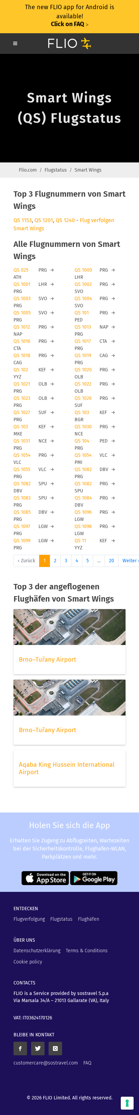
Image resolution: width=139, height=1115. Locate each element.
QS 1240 (65, 220)
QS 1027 (21, 412)
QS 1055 (21, 469)
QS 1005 (22, 313)
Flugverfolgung (29, 919)
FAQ (87, 1063)
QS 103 (82, 412)
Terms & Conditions (87, 951)
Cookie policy (27, 962)
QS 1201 (43, 220)
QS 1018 (21, 355)
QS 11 (80, 541)
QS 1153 (22, 220)
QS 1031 (21, 441)
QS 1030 (83, 427)
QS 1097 (21, 526)
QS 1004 (83, 298)
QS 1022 (83, 384)
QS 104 (82, 441)
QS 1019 (83, 355)
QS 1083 (22, 498)
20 (111, 561)
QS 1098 (83, 526)
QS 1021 (21, 384)
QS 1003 (22, 298)
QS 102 (20, 370)
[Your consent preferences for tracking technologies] (127, 1103)
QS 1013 (83, 327)
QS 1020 (83, 370)
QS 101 (82, 313)
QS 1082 (83, 469)
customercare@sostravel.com (45, 1063)
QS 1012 (21, 327)
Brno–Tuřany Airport (47, 659)
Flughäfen (88, 919)
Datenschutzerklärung (36, 951)
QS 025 (20, 270)
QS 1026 (83, 398)
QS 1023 (21, 398)
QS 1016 (21, 341)
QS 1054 (21, 455)
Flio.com (28, 170)
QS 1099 (21, 541)
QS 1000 (83, 270)
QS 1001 (21, 284)
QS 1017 (83, 341)
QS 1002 (83, 284)
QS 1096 (83, 512)
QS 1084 (83, 498)
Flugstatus (56, 170)
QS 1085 (22, 512)
